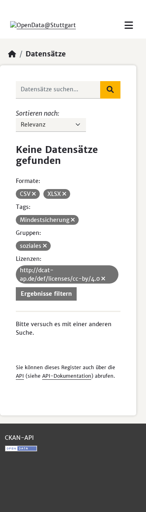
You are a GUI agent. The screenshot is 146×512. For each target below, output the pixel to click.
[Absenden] (110, 89)
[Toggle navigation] (129, 25)
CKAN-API (19, 437)
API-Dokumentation (66, 376)
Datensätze (46, 53)
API (20, 376)
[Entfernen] (34, 194)
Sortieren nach (37, 113)
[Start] (12, 53)
